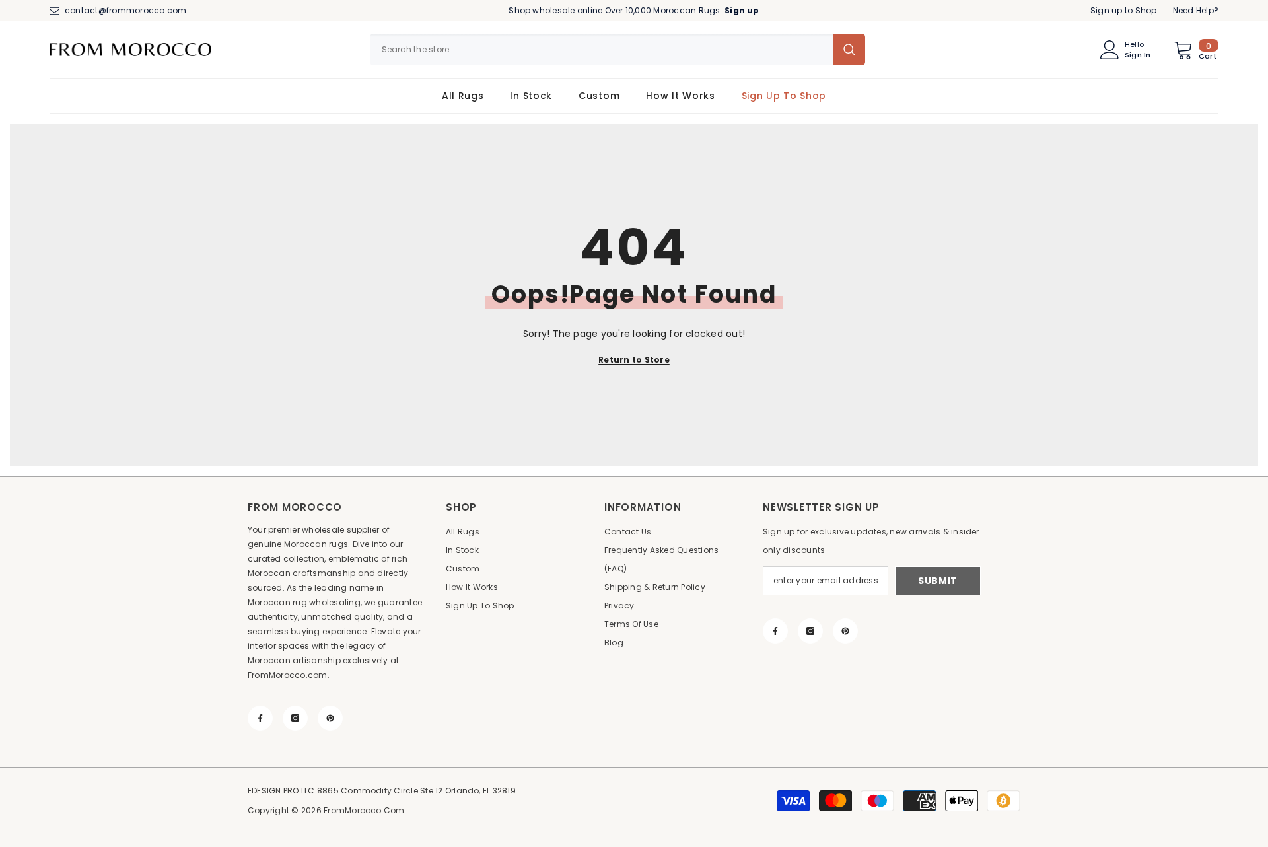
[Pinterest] (330, 718)
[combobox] (601, 49)
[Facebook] (260, 718)
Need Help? (1195, 10)
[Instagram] (295, 718)
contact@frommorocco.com (126, 10)
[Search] (617, 49)
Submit (938, 580)
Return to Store (634, 359)
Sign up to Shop (1123, 10)
